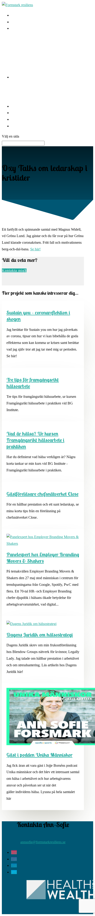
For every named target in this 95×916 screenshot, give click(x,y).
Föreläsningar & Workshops (31, 53)
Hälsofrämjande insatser (28, 28)
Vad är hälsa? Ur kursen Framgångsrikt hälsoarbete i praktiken (35, 440)
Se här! (35, 249)
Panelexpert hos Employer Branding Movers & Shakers (42, 557)
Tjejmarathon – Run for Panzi (32, 95)
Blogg (15, 106)
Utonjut (16, 88)
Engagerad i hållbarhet (27, 77)
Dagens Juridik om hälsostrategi (39, 634)
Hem (14, 15)
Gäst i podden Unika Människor (39, 755)
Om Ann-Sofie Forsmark (29, 119)
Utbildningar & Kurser (27, 66)
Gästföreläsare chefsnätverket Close (42, 494)
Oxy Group (19, 40)
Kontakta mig (21, 126)
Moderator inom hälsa (27, 59)
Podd (15, 113)
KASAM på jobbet (25, 22)
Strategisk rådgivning (26, 46)
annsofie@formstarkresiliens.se (42, 842)
